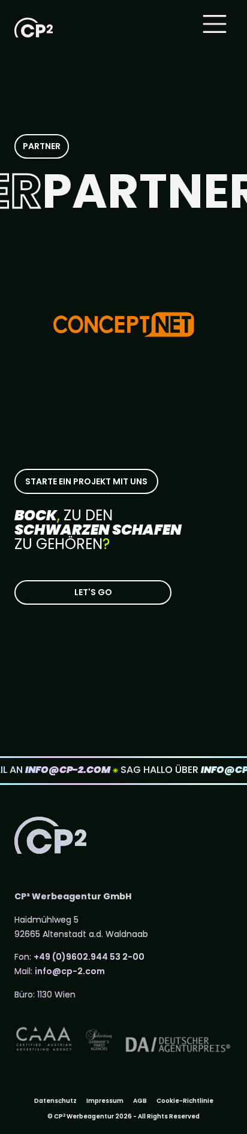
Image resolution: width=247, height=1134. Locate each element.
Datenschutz (55, 1100)
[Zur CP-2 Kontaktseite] (92, 592)
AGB (140, 1100)
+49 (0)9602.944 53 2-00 (89, 957)
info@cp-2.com (70, 971)
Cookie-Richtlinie (184, 1100)
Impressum (104, 1100)
